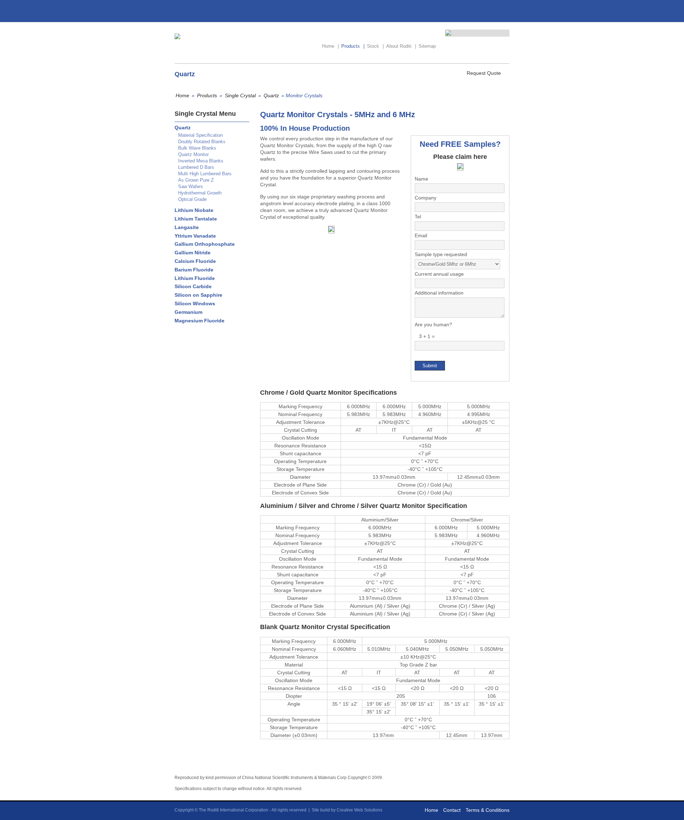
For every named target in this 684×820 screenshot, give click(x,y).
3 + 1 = (425, 336)
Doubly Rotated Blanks (202, 141)
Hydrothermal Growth (200, 193)
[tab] (210, 127)
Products (352, 46)
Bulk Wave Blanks (197, 148)
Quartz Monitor (193, 154)
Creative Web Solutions (359, 810)
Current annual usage (439, 274)
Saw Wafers (190, 186)
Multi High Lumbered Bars (205, 173)
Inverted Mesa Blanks (200, 161)
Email (421, 235)
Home (330, 46)
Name (421, 179)
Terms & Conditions (487, 810)
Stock (375, 46)
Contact (452, 810)
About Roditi (401, 46)
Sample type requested (441, 254)
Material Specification (200, 135)
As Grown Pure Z (196, 180)
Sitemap (427, 46)
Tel (418, 216)
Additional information (439, 293)
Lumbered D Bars (196, 167)
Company (425, 198)
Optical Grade (192, 199)
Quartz (271, 95)
